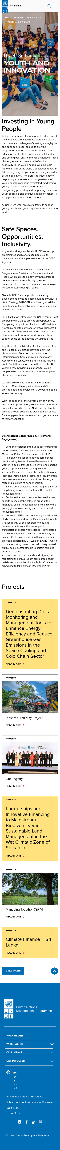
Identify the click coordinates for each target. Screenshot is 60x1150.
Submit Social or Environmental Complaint (29, 1102)
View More (13, 970)
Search (49, 6)
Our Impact (14, 1052)
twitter (12, 1122)
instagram (19, 1122)
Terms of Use (13, 1113)
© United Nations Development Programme (27, 1135)
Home (7, 17)
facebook (26, 1122)
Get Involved (15, 1061)
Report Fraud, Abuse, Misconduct (25, 1096)
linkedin (33, 1122)
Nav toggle (54, 6)
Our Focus (33, 17)
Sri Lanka (15, 5)
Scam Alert (12, 1108)
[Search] (15, 1081)
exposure (40, 1122)
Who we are (14, 1035)
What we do (14, 1044)
